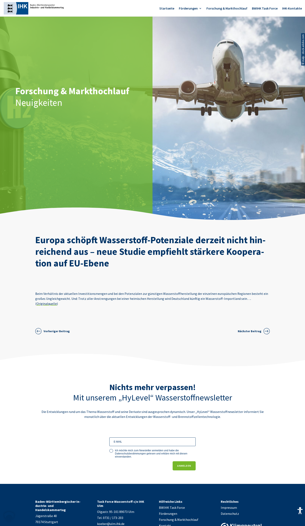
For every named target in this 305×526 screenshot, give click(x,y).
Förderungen (188, 8)
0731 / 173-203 (113, 518)
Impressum (229, 507)
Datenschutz (230, 513)
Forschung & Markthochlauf (226, 8)
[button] (9, 517)
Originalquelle (47, 303)
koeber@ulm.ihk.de (110, 524)
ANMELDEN (184, 465)
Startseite (166, 8)
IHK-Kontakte (292, 8)
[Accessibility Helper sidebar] (300, 511)
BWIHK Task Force (265, 8)
